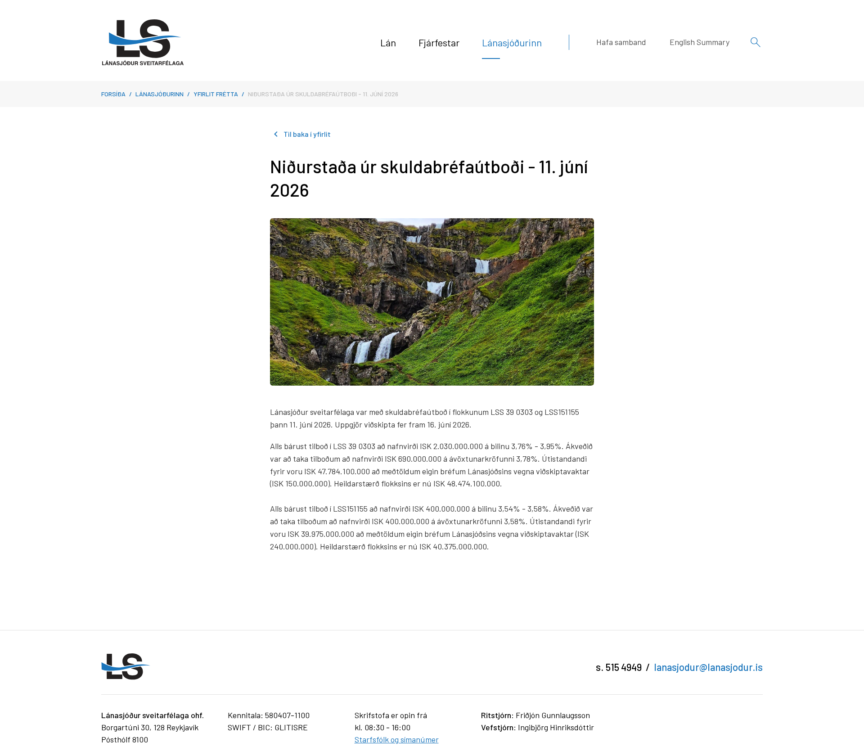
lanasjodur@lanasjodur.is (708, 667)
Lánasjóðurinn (159, 94)
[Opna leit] (755, 42)
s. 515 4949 (619, 667)
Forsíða (113, 94)
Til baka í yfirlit (307, 134)
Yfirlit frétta (216, 94)
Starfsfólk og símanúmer (397, 739)
